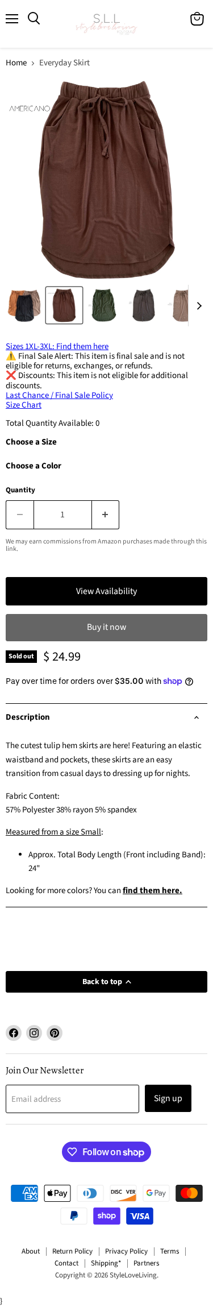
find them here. (152, 891)
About (31, 1251)
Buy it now (106, 627)
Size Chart (23, 405)
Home (16, 63)
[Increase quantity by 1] (106, 514)
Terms (169, 1251)
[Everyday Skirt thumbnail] (24, 305)
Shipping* (106, 1263)
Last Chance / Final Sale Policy (59, 395)
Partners (146, 1263)
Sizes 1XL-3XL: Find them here (57, 346)
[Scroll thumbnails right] (197, 306)
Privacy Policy (126, 1251)
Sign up (168, 1098)
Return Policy (72, 1251)
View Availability (106, 591)
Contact (66, 1263)
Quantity (20, 490)
